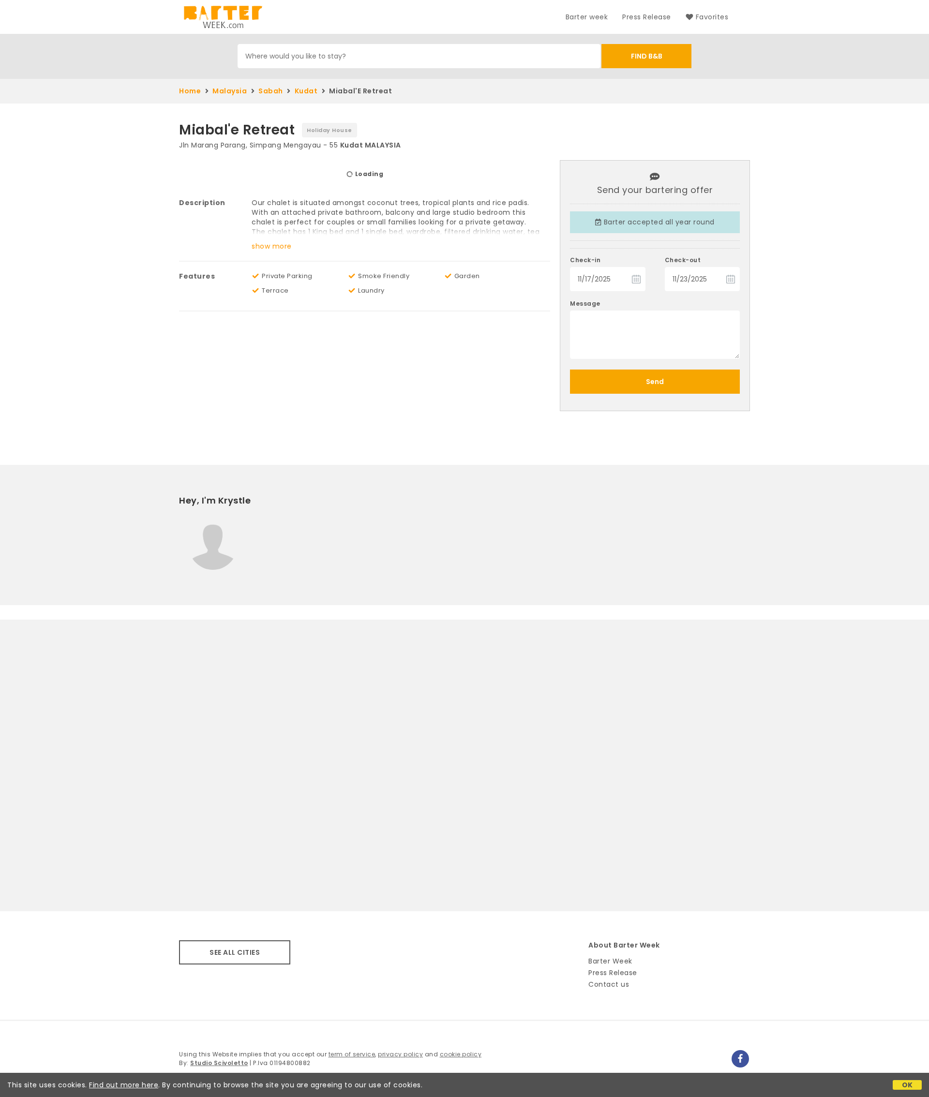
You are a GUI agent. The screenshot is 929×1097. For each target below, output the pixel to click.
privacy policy (400, 1054)
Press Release (646, 17)
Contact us (608, 984)
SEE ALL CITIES (235, 952)
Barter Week (610, 961)
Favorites (712, 17)
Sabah (270, 91)
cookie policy (461, 1054)
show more (272, 246)
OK (907, 1085)
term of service (352, 1054)
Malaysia (229, 91)
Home (190, 91)
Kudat (306, 91)
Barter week (587, 17)
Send (655, 381)
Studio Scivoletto (219, 1063)
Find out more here (123, 1085)
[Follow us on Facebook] (740, 1058)
